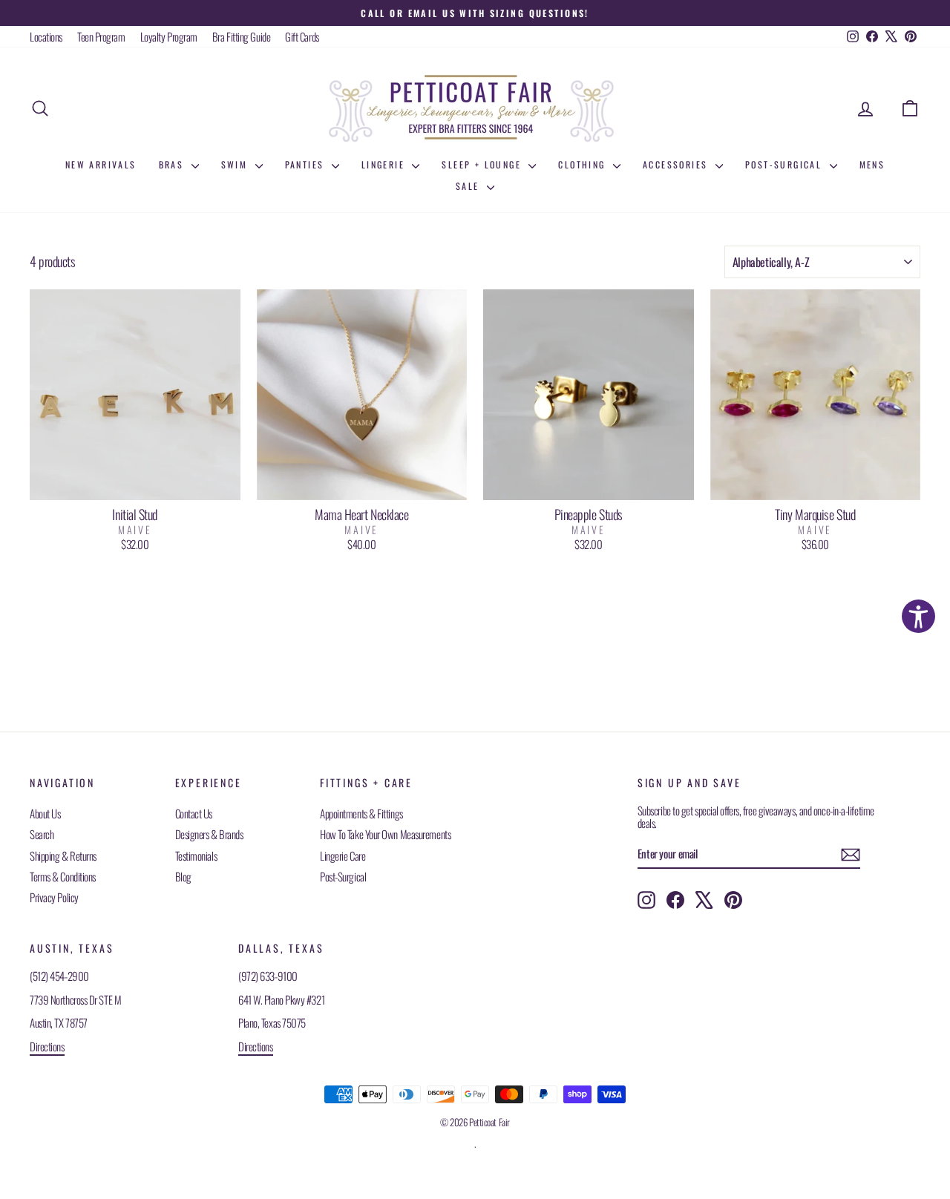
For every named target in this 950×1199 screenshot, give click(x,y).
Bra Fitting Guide (241, 36)
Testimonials (196, 855)
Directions (47, 1046)
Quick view (134, 484)
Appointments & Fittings (361, 813)
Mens (872, 164)
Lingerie (385, 164)
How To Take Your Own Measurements (385, 834)
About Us (45, 813)
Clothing (583, 164)
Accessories (677, 164)
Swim (236, 164)
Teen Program (101, 36)
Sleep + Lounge (483, 164)
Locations (46, 36)
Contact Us (194, 813)
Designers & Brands (209, 834)
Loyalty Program (168, 36)
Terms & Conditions (63, 876)
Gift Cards (302, 36)
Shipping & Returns (63, 855)
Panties (306, 164)
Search (41, 834)
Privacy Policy (54, 897)
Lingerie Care (342, 855)
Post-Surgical (785, 164)
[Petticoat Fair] (475, 108)
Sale (469, 186)
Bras (173, 164)
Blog (183, 876)
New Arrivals (101, 164)
